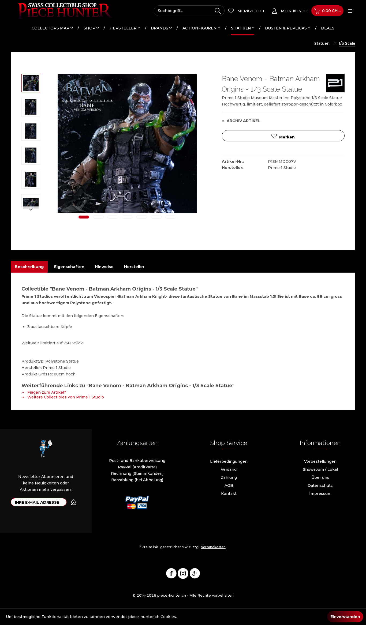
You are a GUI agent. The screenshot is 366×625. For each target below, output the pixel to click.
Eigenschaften (69, 266)
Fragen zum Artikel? (46, 392)
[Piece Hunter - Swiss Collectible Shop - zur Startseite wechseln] (62, 10)
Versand (229, 469)
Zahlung (229, 477)
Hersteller (134, 266)
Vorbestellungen (320, 461)
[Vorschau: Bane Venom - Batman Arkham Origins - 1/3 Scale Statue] (30, 83)
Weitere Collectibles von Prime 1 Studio (65, 397)
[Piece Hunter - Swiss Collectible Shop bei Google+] (194, 574)
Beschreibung (29, 266)
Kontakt (229, 493)
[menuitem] (189, 10)
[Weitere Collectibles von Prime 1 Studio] (335, 83)
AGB (229, 485)
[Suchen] (218, 10)
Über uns (320, 477)
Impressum (320, 493)
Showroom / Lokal (320, 469)
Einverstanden (345, 616)
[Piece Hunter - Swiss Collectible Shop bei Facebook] (171, 574)
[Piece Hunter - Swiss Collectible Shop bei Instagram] (183, 574)
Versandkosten (213, 547)
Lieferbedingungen (229, 461)
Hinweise (104, 266)
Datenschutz (320, 485)
